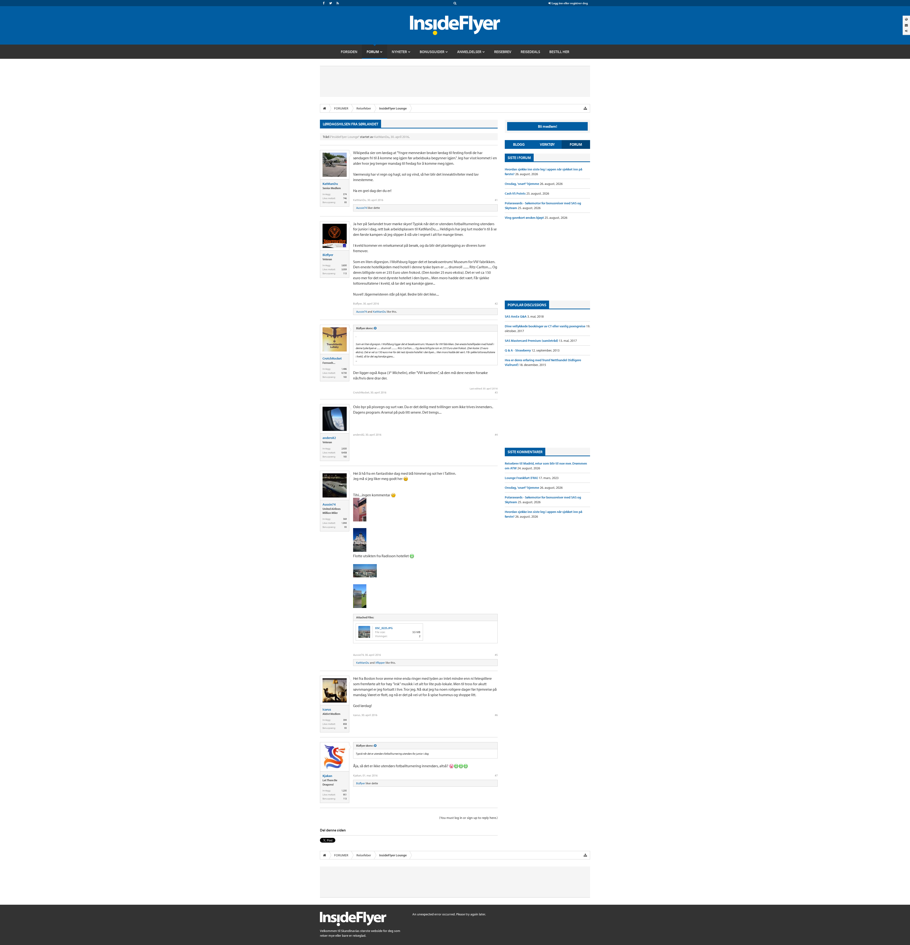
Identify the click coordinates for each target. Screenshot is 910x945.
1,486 (344, 368)
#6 (496, 715)
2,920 (344, 448)
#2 (496, 303)
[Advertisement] (547, 260)
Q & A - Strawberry (518, 350)
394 (345, 719)
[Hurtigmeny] (585, 108)
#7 (496, 775)
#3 (496, 392)
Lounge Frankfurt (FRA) (522, 478)
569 (345, 518)
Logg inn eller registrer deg (569, 3)
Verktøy (547, 144)
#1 (496, 200)
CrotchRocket (332, 358)
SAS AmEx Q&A (516, 316)
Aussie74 (361, 208)
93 (345, 202)
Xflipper (380, 662)
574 (345, 194)
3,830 (344, 265)
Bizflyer (328, 255)
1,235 (344, 790)
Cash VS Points (515, 193)
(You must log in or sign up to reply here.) (468, 818)
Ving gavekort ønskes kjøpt (525, 217)
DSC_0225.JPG (384, 628)
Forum (576, 144)
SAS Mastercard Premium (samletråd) (532, 340)
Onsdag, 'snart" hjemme (522, 184)
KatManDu (381, 137)
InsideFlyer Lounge (345, 137)
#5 (496, 655)
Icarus (327, 709)
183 (345, 377)
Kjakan (327, 776)
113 (345, 273)
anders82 (329, 438)
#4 (496, 434)
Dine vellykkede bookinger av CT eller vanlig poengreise (545, 326)
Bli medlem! (547, 126)
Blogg (519, 144)
